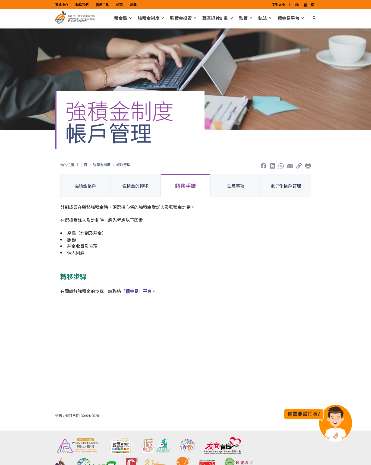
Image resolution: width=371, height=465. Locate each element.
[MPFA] (75, 22)
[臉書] (263, 164)
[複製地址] (299, 164)
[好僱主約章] (156, 445)
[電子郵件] (290, 164)
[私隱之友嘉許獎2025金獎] (77, 445)
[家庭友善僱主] (187, 446)
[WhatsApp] (281, 164)
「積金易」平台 (136, 291)
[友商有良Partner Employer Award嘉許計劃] (222, 445)
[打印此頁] (308, 164)
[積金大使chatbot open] (318, 423)
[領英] (272, 164)
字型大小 (278, 4)
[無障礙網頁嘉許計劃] (120, 445)
